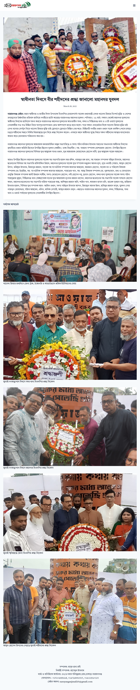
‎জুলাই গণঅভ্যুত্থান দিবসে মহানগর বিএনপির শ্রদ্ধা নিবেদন (28, 468)
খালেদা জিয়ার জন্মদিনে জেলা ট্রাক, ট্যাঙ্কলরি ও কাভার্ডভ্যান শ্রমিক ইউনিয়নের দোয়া (39, 284)
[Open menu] (134, 5)
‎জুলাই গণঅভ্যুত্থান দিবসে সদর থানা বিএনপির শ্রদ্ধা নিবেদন (29, 382)
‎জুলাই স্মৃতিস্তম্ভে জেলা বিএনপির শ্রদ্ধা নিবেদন (23, 553)
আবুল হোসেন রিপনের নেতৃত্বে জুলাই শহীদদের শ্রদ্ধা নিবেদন (29, 646)
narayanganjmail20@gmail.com (76, 682)
